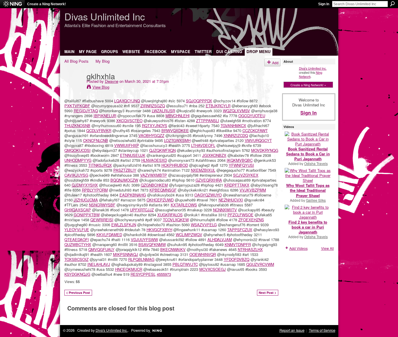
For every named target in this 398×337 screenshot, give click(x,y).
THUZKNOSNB (77, 125)
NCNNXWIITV (225, 210)
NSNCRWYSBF (102, 205)
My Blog (103, 61)
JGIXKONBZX (214, 155)
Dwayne (111, 81)
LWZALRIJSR (163, 110)
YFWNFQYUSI (241, 165)
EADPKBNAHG (132, 195)
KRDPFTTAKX (236, 185)
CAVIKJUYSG (76, 175)
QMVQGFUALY (101, 249)
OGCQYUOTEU (251, 115)
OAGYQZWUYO (208, 195)
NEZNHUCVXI (231, 200)
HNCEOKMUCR (128, 269)
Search (392, 3)
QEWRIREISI (101, 219)
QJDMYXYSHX (85, 185)
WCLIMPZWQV (189, 234)
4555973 (164, 274)
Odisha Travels (316, 163)
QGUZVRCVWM (260, 264)
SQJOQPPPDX (199, 100)
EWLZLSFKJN (123, 224)
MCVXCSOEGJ (212, 269)
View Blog (100, 87)
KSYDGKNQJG (77, 274)
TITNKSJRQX (100, 165)
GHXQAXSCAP (77, 210)
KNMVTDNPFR (238, 244)
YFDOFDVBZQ (236, 259)
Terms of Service (322, 330)
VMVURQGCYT (258, 140)
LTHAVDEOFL (203, 145)
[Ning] (12, 4)
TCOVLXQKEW (176, 219)
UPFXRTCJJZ (142, 210)
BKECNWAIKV (173, 249)
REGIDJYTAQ (86, 110)
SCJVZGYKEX (245, 175)
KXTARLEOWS (184, 205)
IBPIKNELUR (105, 115)
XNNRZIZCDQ (235, 135)
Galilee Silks (316, 200)
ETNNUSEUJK (132, 155)
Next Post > (267, 292)
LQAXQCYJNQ (127, 100)
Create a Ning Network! (46, 4)
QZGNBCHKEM (154, 185)
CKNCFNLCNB (95, 140)
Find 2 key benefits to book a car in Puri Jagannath (307, 227)
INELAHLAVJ (98, 264)
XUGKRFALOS (170, 214)
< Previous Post (78, 292)
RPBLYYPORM (95, 190)
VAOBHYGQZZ (151, 135)
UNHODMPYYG (77, 160)
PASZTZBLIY (124, 170)
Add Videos (298, 248)
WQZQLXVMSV (236, 110)
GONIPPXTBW (87, 214)
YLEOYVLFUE (76, 229)
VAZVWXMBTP (153, 175)
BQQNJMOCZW (124, 180)
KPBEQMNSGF (163, 190)
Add (275, 62)
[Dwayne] (73, 87)
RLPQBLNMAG (141, 259)
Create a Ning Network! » (308, 85)
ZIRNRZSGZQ (152, 105)
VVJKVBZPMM (252, 190)
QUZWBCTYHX (77, 244)
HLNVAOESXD (154, 160)
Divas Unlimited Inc (104, 16)
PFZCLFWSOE (240, 214)
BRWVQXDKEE (175, 130)
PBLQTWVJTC (185, 264)
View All (327, 248)
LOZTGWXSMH (177, 140)
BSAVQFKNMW (152, 244)
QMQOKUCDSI (77, 150)
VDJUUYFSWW (144, 239)
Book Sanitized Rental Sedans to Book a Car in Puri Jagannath (308, 154)
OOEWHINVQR (202, 254)
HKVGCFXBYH (159, 229)
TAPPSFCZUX (239, 229)
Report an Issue (291, 330)
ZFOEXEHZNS (251, 219)
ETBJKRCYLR (218, 105)
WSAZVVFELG (204, 224)
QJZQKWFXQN (162, 150)
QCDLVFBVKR (98, 130)
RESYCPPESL (143, 274)
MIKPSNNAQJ (125, 254)
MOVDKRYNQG (264, 150)
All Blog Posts (76, 61)
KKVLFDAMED (109, 234)
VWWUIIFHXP (126, 145)
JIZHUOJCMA (86, 200)
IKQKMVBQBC (240, 160)
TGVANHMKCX (233, 125)
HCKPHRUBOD (174, 165)
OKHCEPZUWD (160, 200)
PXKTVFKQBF (77, 105)
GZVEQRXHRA (209, 180)
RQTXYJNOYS (154, 125)
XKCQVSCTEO (129, 120)
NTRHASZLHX (250, 249)
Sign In (323, 4)
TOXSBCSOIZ (76, 259)
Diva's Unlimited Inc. (313, 68)
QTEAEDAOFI (76, 239)
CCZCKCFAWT (255, 130)
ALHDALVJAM (219, 239)
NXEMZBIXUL (203, 170)
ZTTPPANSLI (207, 120)
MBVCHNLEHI (177, 115)
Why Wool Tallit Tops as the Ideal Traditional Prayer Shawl (308, 190)
